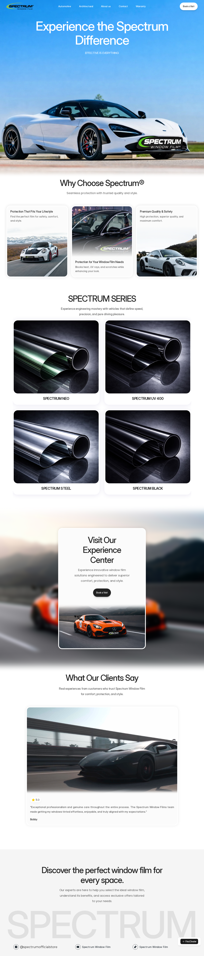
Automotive (64, 6)
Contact (123, 6)
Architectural (86, 6)
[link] (189, 941)
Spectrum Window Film (96, 947)
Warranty (141, 6)
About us (106, 6)
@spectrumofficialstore (38, 947)
